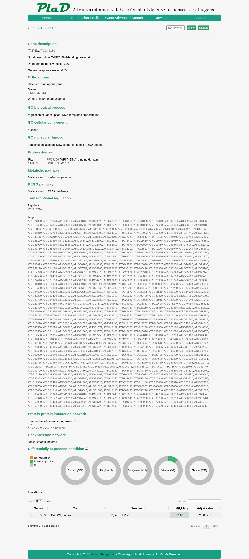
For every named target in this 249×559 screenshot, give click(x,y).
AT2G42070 (141, 394)
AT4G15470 (35, 323)
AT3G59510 (126, 319)
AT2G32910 (125, 339)
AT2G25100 (95, 295)
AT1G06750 (35, 252)
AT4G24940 (140, 260)
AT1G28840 (80, 390)
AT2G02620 (186, 307)
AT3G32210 (125, 248)
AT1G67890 (126, 354)
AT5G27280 (141, 307)
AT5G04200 (186, 276)
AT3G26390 (201, 315)
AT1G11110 (95, 229)
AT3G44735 (80, 236)
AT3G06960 (141, 401)
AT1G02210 (65, 398)
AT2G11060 (201, 390)
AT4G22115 (65, 350)
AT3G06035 (156, 346)
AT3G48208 (186, 362)
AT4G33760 (171, 374)
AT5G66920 (186, 350)
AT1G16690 (35, 225)
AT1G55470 (186, 342)
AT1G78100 (156, 236)
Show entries (39, 500)
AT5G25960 (125, 303)
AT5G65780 (65, 366)
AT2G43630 (156, 323)
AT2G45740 (171, 390)
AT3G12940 (141, 311)
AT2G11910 (50, 260)
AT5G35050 (201, 405)
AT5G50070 (140, 315)
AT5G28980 (156, 272)
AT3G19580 (156, 244)
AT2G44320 (171, 323)
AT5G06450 (171, 350)
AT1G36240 (65, 323)
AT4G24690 (156, 225)
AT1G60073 (35, 264)
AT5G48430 (110, 401)
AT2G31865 (50, 335)
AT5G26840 (65, 339)
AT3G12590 (35, 335)
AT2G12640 (126, 378)
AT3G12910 (95, 248)
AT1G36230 (65, 327)
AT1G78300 (95, 236)
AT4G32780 (171, 394)
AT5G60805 (65, 382)
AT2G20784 (50, 232)
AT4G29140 (110, 358)
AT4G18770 (35, 209)
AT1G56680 (110, 268)
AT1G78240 (171, 303)
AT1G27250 (50, 342)
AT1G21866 (95, 288)
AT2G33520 (110, 315)
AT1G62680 (186, 401)
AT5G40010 (156, 335)
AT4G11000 (35, 229)
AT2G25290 (80, 378)
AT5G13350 (186, 260)
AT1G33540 (126, 398)
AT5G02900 (141, 244)
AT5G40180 (80, 394)
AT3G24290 (95, 311)
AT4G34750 (80, 323)
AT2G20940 (141, 272)
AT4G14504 (65, 260)
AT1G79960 (156, 280)
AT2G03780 (156, 398)
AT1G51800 (171, 335)
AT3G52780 (201, 350)
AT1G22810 (156, 221)
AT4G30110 (170, 229)
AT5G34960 (126, 221)
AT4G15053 (141, 232)
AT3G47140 (201, 272)
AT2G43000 (126, 280)
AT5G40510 (80, 272)
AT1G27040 (80, 260)
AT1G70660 (156, 339)
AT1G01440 (65, 256)
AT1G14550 (95, 315)
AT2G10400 (95, 225)
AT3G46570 (171, 295)
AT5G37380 (50, 303)
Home (47, 18)
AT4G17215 (186, 346)
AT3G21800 (80, 382)
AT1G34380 (65, 331)
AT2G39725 (110, 382)
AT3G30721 (80, 315)
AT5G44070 (186, 291)
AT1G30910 (65, 319)
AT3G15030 (80, 225)
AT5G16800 (50, 366)
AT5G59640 (35, 398)
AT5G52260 (141, 378)
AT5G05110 (80, 248)
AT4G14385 (50, 225)
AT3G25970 (95, 398)
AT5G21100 (65, 386)
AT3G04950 (110, 232)
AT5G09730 (156, 288)
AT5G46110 (35, 236)
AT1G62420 (65, 315)
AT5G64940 (201, 401)
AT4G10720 (95, 350)
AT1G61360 (171, 307)
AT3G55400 (65, 232)
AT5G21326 (110, 221)
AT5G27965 (156, 401)
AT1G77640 (186, 386)
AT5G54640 (156, 358)
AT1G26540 (110, 342)
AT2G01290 (65, 307)
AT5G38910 (50, 248)
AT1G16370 (65, 346)
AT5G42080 (141, 299)
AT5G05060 (140, 386)
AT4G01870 (65, 342)
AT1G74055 (186, 303)
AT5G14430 (110, 248)
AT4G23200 (140, 342)
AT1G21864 (50, 221)
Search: (182, 500)
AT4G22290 (110, 280)
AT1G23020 (50, 327)
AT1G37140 (80, 244)
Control (78, 508)
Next (215, 525)
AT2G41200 (201, 295)
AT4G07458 (201, 378)
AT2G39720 (50, 319)
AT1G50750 (35, 405)
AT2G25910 (201, 284)
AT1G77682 (110, 405)
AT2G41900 (35, 244)
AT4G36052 (186, 280)
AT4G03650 (186, 358)
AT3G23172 (50, 398)
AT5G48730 (65, 280)
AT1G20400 (156, 354)
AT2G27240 (171, 280)
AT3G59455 (201, 382)
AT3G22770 (186, 339)
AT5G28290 (95, 342)
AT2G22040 (201, 346)
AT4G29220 (171, 288)
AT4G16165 (110, 303)
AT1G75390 (50, 291)
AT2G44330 (50, 299)
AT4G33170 (141, 362)
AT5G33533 (171, 284)
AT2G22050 (201, 252)
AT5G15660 (141, 240)
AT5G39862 (156, 331)
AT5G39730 (35, 248)
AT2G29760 (35, 299)
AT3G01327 (201, 342)
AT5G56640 (95, 252)
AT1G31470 (50, 401)
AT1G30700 (156, 370)
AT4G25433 (110, 323)
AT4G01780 (125, 284)
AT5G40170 (156, 248)
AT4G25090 (80, 350)
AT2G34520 (201, 288)
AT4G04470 (80, 405)
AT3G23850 (50, 311)
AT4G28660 (171, 299)
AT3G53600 (156, 405)
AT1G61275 (80, 276)
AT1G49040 (186, 323)
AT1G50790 (35, 370)
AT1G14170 (65, 374)
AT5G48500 (35, 327)
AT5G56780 (80, 252)
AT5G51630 (110, 346)
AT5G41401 (126, 240)
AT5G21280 (171, 232)
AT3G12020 (171, 346)
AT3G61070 (35, 319)
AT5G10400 (50, 295)
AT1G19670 (95, 331)
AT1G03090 (156, 276)
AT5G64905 (126, 374)
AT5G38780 (50, 264)
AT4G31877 (95, 327)
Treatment (138, 508)
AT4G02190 (95, 240)
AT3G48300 (65, 378)
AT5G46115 (65, 303)
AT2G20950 (50, 284)
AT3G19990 (126, 276)
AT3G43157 (80, 256)
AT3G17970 (140, 323)
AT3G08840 (35, 358)
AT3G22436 (50, 276)
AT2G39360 (126, 405)
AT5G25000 (186, 327)
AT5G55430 (171, 342)
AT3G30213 (126, 295)
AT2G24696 (80, 358)
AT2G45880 (201, 240)
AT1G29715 (35, 362)
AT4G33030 (125, 229)
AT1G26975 (186, 366)
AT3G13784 (186, 236)
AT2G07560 (186, 295)
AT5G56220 (186, 311)
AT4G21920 (186, 315)
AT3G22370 (201, 291)
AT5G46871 (141, 276)
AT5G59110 (140, 354)
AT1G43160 (110, 260)
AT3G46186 (110, 291)
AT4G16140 (171, 315)
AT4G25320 (126, 382)
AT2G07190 (171, 327)
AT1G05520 (186, 272)
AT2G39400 (50, 386)
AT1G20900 (110, 366)
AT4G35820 (65, 272)
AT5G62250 (95, 335)
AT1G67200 (141, 252)
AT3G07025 (186, 354)
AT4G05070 (156, 386)
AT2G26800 (35, 390)
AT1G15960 (171, 260)
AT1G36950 (186, 398)
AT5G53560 (50, 244)
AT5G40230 (171, 256)
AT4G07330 (186, 268)
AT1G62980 (50, 252)
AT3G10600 (156, 303)
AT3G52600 (110, 244)
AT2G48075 (140, 358)
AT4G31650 (110, 299)
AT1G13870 (126, 252)
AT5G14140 (141, 382)
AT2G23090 (141, 264)
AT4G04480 (171, 252)
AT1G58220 (141, 390)
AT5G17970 (110, 350)
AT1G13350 (126, 394)
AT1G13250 (65, 299)
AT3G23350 (50, 240)
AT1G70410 (155, 366)
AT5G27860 (50, 288)
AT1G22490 (95, 244)
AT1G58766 (125, 260)
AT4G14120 (50, 268)
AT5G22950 (95, 291)
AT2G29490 (110, 284)
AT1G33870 (156, 295)
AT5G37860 (126, 225)
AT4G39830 (95, 319)
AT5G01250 (126, 401)
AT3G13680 (95, 307)
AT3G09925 (95, 221)
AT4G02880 (35, 339)
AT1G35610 (65, 221)
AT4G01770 (201, 256)
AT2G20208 (95, 232)
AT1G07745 (156, 374)
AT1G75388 (35, 346)
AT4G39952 (140, 288)
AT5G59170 (35, 268)
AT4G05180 (80, 240)
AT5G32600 (141, 256)
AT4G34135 (201, 232)
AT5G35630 (141, 280)
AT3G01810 (35, 232)
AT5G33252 (65, 291)
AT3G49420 (125, 323)
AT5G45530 (80, 362)
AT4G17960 (35, 382)
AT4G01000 (141, 225)
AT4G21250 (110, 378)
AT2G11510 (156, 291)
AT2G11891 (95, 284)
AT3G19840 (171, 244)
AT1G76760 (186, 264)
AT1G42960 (50, 256)
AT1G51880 (95, 390)
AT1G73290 (201, 264)
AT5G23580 (35, 331)
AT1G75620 (95, 346)
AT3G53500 (95, 378)
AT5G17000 (80, 280)
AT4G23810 (140, 248)
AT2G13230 (171, 221)
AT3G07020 (35, 354)
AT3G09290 (201, 260)
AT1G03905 (201, 280)
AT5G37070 (156, 256)
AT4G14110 (156, 311)
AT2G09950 (186, 374)
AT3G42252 (80, 291)
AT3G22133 (80, 335)
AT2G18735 (80, 319)
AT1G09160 (171, 291)
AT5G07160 (50, 280)
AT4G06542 (155, 229)
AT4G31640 (200, 229)
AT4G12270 (95, 256)
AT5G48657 (156, 350)
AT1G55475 (80, 288)
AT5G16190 (35, 374)
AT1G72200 (35, 256)
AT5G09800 (186, 390)
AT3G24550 (35, 291)
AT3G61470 (110, 319)
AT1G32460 (35, 350)
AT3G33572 (186, 225)
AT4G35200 (35, 295)
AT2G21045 (171, 236)
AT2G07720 (141, 295)
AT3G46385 (186, 331)
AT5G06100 (201, 339)
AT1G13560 (201, 221)
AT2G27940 (201, 299)
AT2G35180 (201, 268)
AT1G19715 (201, 319)
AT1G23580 (126, 346)
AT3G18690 (186, 288)
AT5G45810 (201, 386)
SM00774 (53, 163)
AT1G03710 (126, 362)
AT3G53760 (50, 307)
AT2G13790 (95, 401)
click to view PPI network (49, 428)
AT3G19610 (125, 358)
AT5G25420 (110, 398)
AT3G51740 (201, 366)
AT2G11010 (156, 299)
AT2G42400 (50, 405)
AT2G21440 (201, 362)
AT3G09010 (65, 284)
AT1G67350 (80, 386)
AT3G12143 (186, 248)
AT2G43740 (125, 315)
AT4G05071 (125, 366)
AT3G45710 (201, 276)
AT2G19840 (201, 374)
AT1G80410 (141, 268)
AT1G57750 (35, 386)
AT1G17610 (110, 264)
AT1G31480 (186, 335)
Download (162, 18)
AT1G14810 (110, 240)
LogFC (179, 508)
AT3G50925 (65, 264)
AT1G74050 (140, 350)
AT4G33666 (110, 276)
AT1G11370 (171, 382)
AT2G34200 (80, 232)
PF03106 (53, 159)
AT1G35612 (201, 303)
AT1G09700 (65, 354)
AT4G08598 (186, 405)
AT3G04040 (35, 284)
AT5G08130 (80, 221)
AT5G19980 (201, 354)
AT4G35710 (110, 295)
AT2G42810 (141, 335)
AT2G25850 (110, 339)
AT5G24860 (156, 315)
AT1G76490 (65, 401)
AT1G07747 (156, 264)
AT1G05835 (156, 284)
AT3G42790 (156, 394)
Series (38, 508)
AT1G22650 (110, 335)
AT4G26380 (156, 268)
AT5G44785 (110, 311)
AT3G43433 (35, 378)
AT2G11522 (50, 323)
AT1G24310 (126, 307)
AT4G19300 (50, 374)
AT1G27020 (125, 236)
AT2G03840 (140, 236)
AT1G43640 (201, 394)
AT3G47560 (35, 276)
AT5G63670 (80, 327)
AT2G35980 (141, 405)
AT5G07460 (65, 252)
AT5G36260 (201, 248)
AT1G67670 (80, 299)
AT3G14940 (201, 323)
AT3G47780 (50, 315)
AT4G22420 (186, 284)
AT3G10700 (80, 342)
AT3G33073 (141, 374)
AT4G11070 (156, 240)
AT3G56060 (171, 240)
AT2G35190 (65, 244)
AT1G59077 (156, 260)
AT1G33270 (126, 327)
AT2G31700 (201, 370)
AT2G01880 (171, 386)
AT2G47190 (141, 346)
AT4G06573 (65, 362)
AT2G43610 (141, 331)
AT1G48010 (95, 370)
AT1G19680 (126, 331)
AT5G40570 (126, 291)
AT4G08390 (80, 370)
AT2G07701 (201, 398)
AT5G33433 (35, 394)
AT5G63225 (50, 358)
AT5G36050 (156, 382)
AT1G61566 (110, 374)
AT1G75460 (171, 370)
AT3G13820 (186, 378)
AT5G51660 (125, 342)
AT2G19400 (35, 288)
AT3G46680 (201, 335)
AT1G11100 (34, 366)
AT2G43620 (171, 319)
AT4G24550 (95, 323)
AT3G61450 (65, 268)
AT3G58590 (65, 229)
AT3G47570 (126, 244)
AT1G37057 (80, 268)
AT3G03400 (201, 236)
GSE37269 (38, 515)
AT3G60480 (95, 362)
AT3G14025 (80, 229)
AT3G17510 (186, 370)
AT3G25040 (171, 378)
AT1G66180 (80, 264)
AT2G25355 (141, 291)
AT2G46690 (201, 327)
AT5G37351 (80, 366)
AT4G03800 (140, 229)
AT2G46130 (47, 50)
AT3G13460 (171, 405)
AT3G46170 (35, 240)
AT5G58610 (156, 342)
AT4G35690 (95, 394)
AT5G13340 (110, 370)
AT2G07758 (65, 370)
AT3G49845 (50, 346)
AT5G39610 (185, 229)
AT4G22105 (80, 354)
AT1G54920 (65, 390)
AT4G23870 (95, 303)
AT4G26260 (141, 327)
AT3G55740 (156, 390)
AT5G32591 (35, 260)
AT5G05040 (171, 311)
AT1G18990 (126, 232)
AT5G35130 (126, 268)
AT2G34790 (171, 331)
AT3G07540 (186, 382)
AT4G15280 (201, 311)
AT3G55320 (50, 370)
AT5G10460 (50, 272)
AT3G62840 (186, 221)
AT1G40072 (95, 354)
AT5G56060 (65, 236)
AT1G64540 (50, 390)
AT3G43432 (110, 327)
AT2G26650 (110, 354)
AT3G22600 (80, 311)
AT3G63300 (126, 256)
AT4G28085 (110, 229)
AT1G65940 (50, 354)
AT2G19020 (65, 394)
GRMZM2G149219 (41, 93)
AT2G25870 (95, 272)
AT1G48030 (95, 264)
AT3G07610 (141, 319)
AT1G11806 (50, 339)
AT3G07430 (125, 386)
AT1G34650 (156, 319)
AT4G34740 (186, 232)
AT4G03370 (171, 225)
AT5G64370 (140, 366)
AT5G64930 (65, 295)
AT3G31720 (201, 307)
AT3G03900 (80, 303)
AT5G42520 (126, 264)
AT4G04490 (80, 346)
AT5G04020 (95, 382)
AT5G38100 (80, 339)
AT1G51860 (171, 401)
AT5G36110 (35, 342)
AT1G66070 (110, 225)
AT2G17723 (35, 272)
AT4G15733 (95, 260)
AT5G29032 (126, 272)
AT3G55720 (95, 405)
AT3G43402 (95, 374)
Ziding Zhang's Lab (102, 554)
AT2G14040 (80, 398)
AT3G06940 (171, 248)
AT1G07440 (126, 390)
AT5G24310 (110, 362)
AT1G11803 (65, 358)
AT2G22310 (35, 303)
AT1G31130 (35, 315)
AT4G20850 (110, 256)
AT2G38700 (110, 236)
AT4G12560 (50, 362)
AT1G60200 (186, 252)
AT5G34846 (50, 350)
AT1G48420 (126, 311)
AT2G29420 (35, 307)
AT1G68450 (156, 307)
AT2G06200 (186, 394)
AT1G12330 (156, 327)
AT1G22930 (126, 299)
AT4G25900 (80, 295)
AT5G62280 (201, 244)
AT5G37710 (156, 362)
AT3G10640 (50, 378)
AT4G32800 (186, 319)
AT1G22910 (110, 386)
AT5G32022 (80, 401)
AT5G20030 (156, 252)
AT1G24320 (35, 221)
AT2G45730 (50, 229)
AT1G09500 (186, 256)
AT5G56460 (171, 354)
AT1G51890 (95, 386)
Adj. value (205, 508)
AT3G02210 (186, 240)
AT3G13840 (156, 378)
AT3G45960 (186, 244)
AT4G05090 (65, 405)
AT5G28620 (35, 311)
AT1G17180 (171, 268)
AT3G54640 (186, 299)
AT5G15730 (110, 288)
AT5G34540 (80, 374)
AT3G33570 (171, 366)
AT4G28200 (141, 398)
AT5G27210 (50, 236)
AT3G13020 (50, 394)
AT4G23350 (125, 350)
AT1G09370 (110, 307)
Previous (195, 525)
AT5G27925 (110, 272)
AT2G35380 (171, 358)
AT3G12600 (65, 240)
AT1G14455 (95, 276)
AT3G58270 (201, 331)
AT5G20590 (140, 284)
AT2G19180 (201, 225)
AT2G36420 (50, 382)
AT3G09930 (65, 335)
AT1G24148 (50, 331)
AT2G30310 (171, 362)
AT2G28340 (140, 303)
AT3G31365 (80, 331)
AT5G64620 (171, 272)
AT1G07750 (65, 276)
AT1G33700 (171, 398)
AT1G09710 (126, 335)
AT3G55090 (65, 225)
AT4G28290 (95, 358)
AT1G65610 (126, 370)
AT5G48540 (171, 339)
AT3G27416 (35, 280)
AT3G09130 (80, 284)
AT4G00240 (65, 248)
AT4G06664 (201, 358)
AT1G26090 (65, 311)
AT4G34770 (95, 280)
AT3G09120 (110, 252)
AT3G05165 (95, 268)
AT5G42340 (140, 339)
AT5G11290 (125, 288)
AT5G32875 (95, 339)
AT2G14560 (171, 276)
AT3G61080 (141, 221)
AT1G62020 (35, 401)
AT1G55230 (156, 232)
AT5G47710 (141, 370)
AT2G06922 (80, 307)
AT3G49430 (110, 390)
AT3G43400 (110, 331)
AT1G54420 (95, 366)
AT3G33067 (65, 288)
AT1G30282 (95, 299)
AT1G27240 (110, 394)
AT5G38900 (171, 264)
